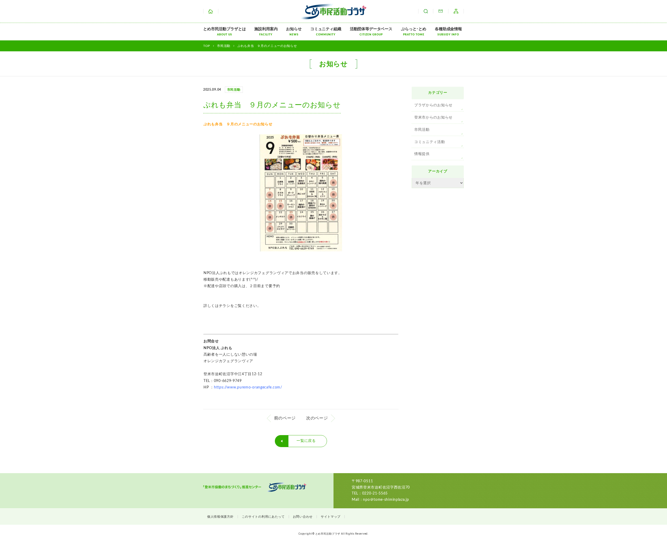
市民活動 (422, 130)
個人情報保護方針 (220, 516)
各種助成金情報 (448, 31)
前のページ (285, 418)
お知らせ (293, 31)
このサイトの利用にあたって (263, 516)
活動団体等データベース (371, 31)
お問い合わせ (440, 11)
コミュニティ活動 (429, 142)
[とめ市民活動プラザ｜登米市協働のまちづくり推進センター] (334, 16)
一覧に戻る (306, 441)
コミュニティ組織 (325, 31)
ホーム (210, 11)
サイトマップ (456, 11)
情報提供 (422, 154)
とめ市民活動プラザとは (224, 31)
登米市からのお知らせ (433, 117)
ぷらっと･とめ (413, 31)
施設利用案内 (265, 31)
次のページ (317, 418)
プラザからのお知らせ (433, 105)
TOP (206, 45)
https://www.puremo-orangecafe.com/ (248, 387)
